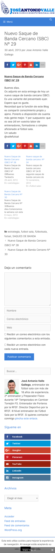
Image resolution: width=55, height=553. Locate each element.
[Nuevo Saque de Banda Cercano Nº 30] (15, 204)
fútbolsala (41, 231)
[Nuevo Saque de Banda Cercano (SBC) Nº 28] (15, 169)
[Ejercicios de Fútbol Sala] (27, 7)
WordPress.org (13, 530)
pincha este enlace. (26, 418)
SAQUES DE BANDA (24, 236)
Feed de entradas (14, 521)
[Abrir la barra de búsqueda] (50, 19)
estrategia (14, 231)
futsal (7, 236)
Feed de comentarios (16, 525)
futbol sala (27, 231)
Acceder (9, 516)
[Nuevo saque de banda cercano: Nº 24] (37, 171)
